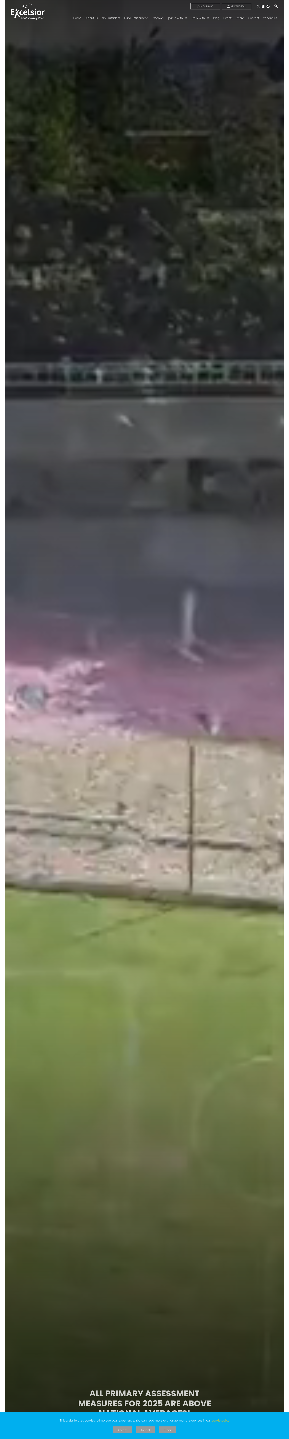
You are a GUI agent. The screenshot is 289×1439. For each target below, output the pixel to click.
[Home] (28, 12)
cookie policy (220, 1420)
